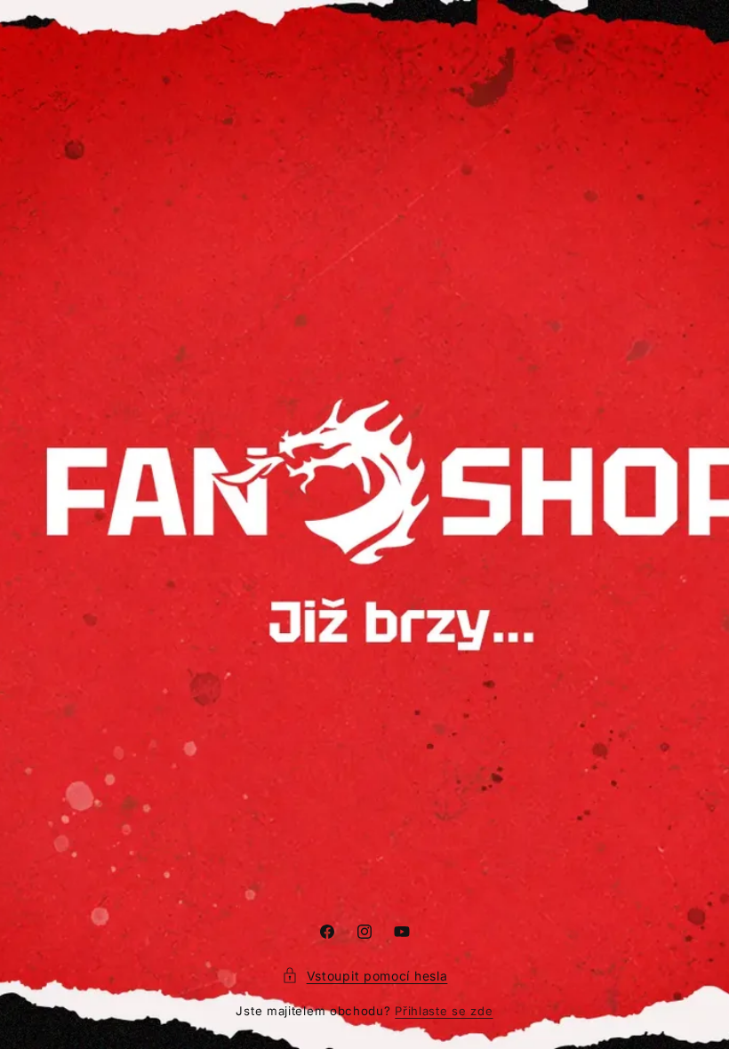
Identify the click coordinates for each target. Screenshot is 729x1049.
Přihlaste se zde (444, 1011)
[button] (365, 976)
